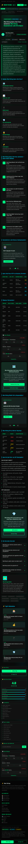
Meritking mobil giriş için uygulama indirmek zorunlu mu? (13, 556)
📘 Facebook (14, 39)
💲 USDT (4, 821)
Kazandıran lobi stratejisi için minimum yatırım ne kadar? (12, 570)
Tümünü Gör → (14, 359)
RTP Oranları (5, 710)
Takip (24, 746)
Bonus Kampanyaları (7, 708)
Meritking (4, 596)
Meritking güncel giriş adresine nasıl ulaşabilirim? (11, 551)
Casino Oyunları (7, 727)
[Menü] (25, 5)
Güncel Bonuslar (7, 733)
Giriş (14, 1)
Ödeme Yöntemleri (6, 711)
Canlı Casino (6, 729)
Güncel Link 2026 (14, 600)
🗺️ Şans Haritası (5, 800)
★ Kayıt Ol (14, 674)
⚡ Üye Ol (20, 5)
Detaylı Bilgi (14, 533)
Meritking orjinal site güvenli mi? (10, 565)
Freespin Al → (8, 261)
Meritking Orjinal (14, 598)
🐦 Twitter (8, 39)
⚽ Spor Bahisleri (6, 798)
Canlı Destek (9, 1)
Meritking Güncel (20, 596)
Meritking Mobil (5, 598)
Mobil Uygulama (7, 739)
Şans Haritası (22, 598)
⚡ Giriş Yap (14, 671)
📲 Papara (4, 818)
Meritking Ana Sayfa (8, 725)
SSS (3, 718)
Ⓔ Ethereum (4, 822)
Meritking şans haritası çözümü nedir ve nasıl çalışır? (12, 545)
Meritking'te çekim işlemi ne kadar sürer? (12, 561)
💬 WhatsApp (22, 39)
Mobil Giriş (5, 713)
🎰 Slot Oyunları (5, 795)
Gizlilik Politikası (5, 809)
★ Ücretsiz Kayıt (14, 388)
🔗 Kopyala (4, 42)
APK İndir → (8, 416)
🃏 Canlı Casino (5, 797)
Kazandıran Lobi (5, 600)
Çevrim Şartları (6, 716)
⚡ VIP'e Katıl (14, 530)
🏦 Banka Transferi (6, 816)
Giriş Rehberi (5, 706)
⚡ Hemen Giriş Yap (14, 384)
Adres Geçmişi (5, 714)
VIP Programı (6, 735)
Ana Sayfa (3, 1)
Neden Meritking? (6, 705)
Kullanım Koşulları (6, 811)
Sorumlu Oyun (5, 808)
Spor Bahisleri (7, 731)
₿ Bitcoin (4, 819)
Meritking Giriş (11, 596)
